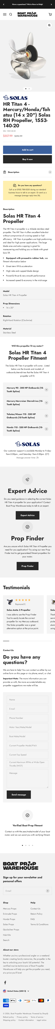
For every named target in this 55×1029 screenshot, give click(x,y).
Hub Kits (7, 934)
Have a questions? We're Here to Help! (27, 4)
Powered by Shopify (40, 1013)
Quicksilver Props (11, 929)
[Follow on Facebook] (5, 983)
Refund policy (8, 1017)
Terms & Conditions (39, 924)
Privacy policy (22, 1017)
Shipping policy (9, 1020)
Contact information (26, 1020)
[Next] (51, 4)
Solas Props (8, 924)
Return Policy (36, 913)
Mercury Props (9, 908)
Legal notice (41, 1020)
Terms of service (37, 1017)
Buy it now (27, 159)
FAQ (33, 919)
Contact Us (35, 908)
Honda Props (9, 919)
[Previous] (3, 4)
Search (6, 940)
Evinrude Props (10, 913)
